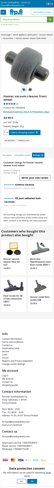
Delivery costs (23, 140)
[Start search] (50, 19)
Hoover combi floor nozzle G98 (40, 298)
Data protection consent (27, 468)
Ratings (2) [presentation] (38, 155)
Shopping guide (10, 385)
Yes (32, 481)
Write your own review (35, 177)
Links (4, 354)
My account (7, 378)
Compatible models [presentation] (22, 155)
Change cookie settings (13, 364)
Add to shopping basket (23, 132)
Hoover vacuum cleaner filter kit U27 (11, 262)
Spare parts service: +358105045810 (19, 442)
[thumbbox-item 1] (23, 89)
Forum (5, 357)
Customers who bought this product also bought (23, 233)
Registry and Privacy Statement (17, 360)
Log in (5, 375)
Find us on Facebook (12, 424)
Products (3, 12)
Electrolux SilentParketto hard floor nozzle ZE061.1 (40, 262)
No (21, 481)
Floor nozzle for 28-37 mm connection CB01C (13, 298)
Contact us (7, 345)
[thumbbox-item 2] (30, 89)
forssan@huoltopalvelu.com (12, 5)
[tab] (7, 155)
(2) (17, 103)
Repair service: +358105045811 (17, 445)
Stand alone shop (10, 348)
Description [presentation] (7, 155)
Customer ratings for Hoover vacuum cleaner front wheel (23, 164)
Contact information (12, 338)
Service (5, 351)
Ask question (10, 140)
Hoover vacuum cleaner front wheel (25, 97)
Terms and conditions (12, 342)
